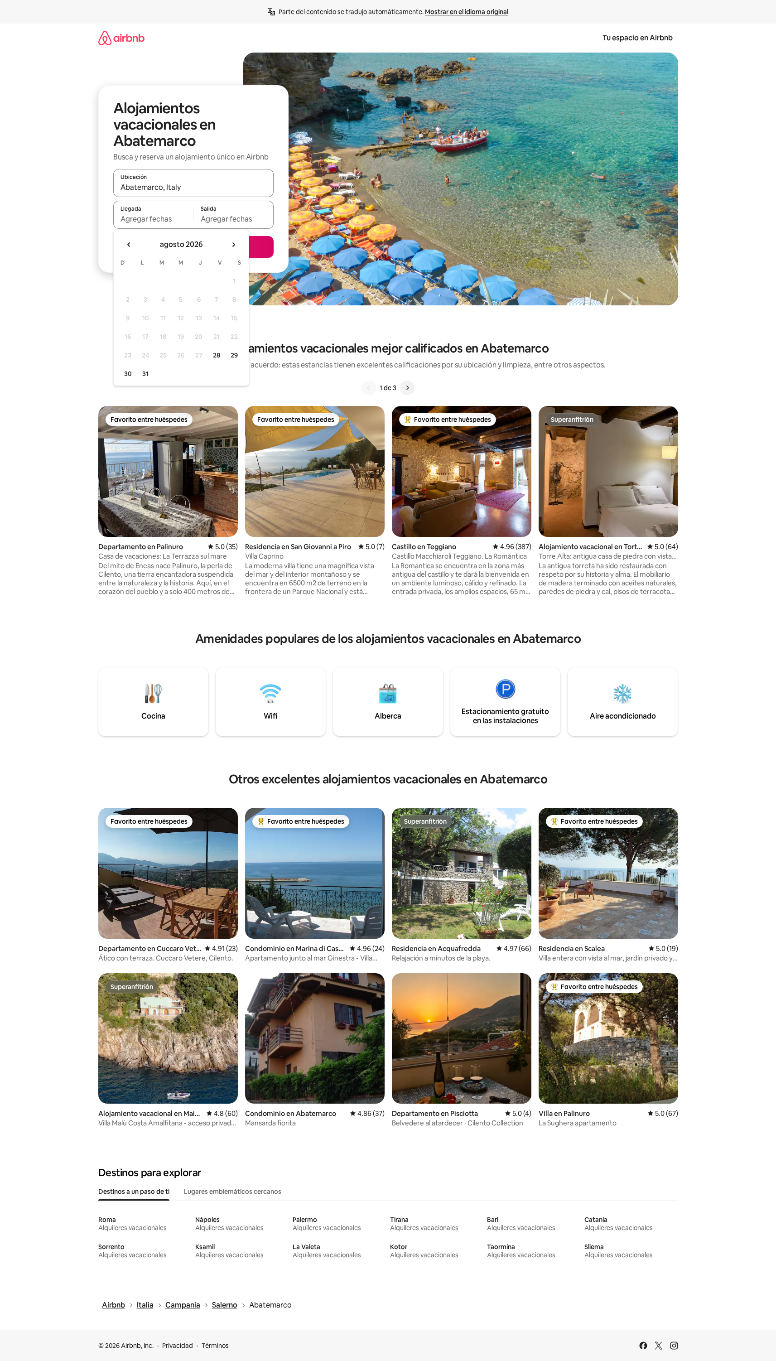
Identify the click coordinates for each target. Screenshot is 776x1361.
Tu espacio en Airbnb (637, 38)
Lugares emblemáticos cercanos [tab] (232, 1191)
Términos (215, 1346)
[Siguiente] (407, 388)
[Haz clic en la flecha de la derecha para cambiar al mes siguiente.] (233, 244)
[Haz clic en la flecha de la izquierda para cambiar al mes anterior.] (129, 244)
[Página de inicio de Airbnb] (121, 38)
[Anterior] (368, 388)
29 (234, 355)
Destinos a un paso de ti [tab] (133, 1191)
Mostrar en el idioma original (466, 12)
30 (128, 374)
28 (216, 355)
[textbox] (153, 218)
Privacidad (177, 1346)
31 (145, 374)
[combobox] (193, 187)
